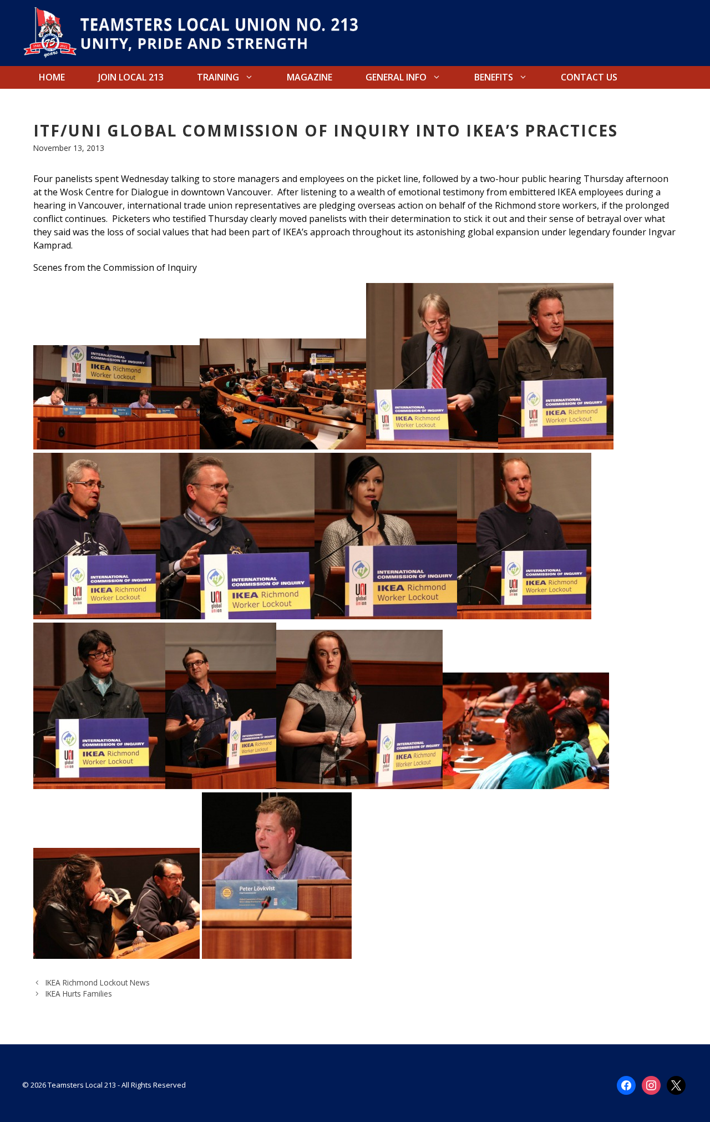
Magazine (309, 77)
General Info (396, 77)
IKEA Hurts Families (78, 993)
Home (52, 77)
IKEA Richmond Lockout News (97, 982)
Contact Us (589, 77)
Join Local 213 (131, 77)
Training (218, 77)
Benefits (493, 77)
